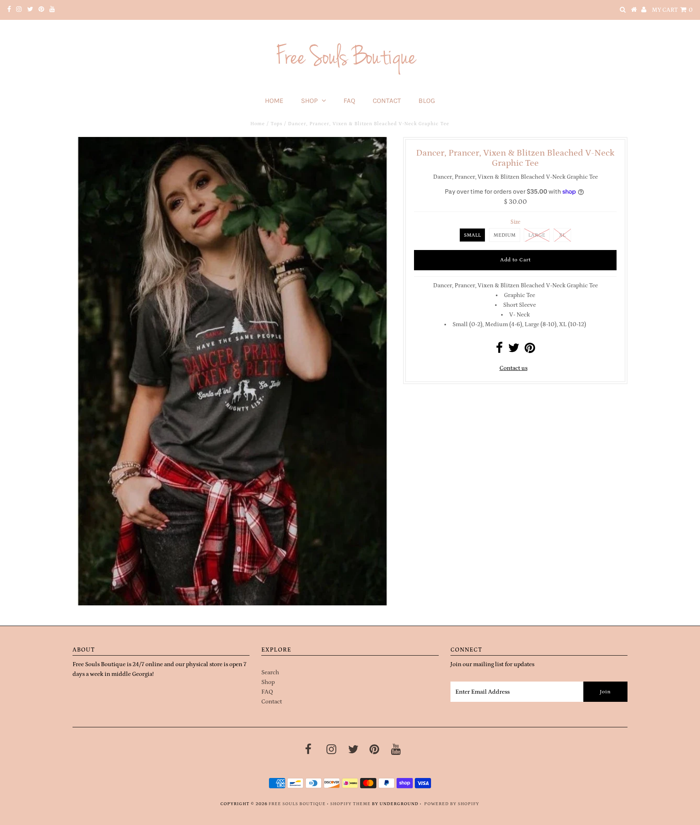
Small (472, 235)
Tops (276, 123)
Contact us (513, 368)
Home (274, 100)
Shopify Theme (350, 803)
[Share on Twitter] (513, 350)
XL (562, 235)
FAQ (349, 100)
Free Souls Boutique (297, 803)
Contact (387, 100)
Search (270, 672)
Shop (309, 100)
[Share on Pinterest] (530, 350)
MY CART (672, 9)
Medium (504, 235)
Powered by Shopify (451, 803)
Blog (426, 100)
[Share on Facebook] (499, 350)
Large (536, 235)
